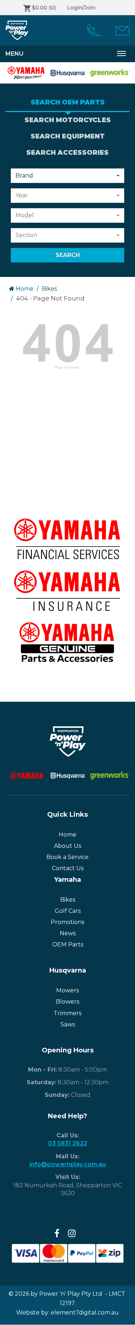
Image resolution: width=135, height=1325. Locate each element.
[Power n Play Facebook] (56, 1233)
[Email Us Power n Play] (120, 30)
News (68, 933)
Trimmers (67, 1013)
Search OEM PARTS (68, 102)
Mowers (67, 990)
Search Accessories (67, 153)
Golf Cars (68, 910)
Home (23, 288)
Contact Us (68, 868)
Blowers (67, 1001)
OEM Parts (67, 944)
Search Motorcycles (67, 120)
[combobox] (67, 175)
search (67, 255)
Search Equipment (68, 136)
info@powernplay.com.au (68, 1164)
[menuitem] (91, 30)
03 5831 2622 (67, 1143)
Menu (14, 53)
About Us (67, 845)
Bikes (49, 288)
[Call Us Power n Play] (91, 30)
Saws (67, 1024)
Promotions (67, 922)
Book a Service (67, 857)
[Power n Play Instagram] (72, 1233)
